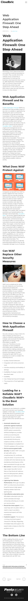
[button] (26, 3)
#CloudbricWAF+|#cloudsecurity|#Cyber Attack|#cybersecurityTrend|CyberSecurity (14, 567)
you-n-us (15, 31)
